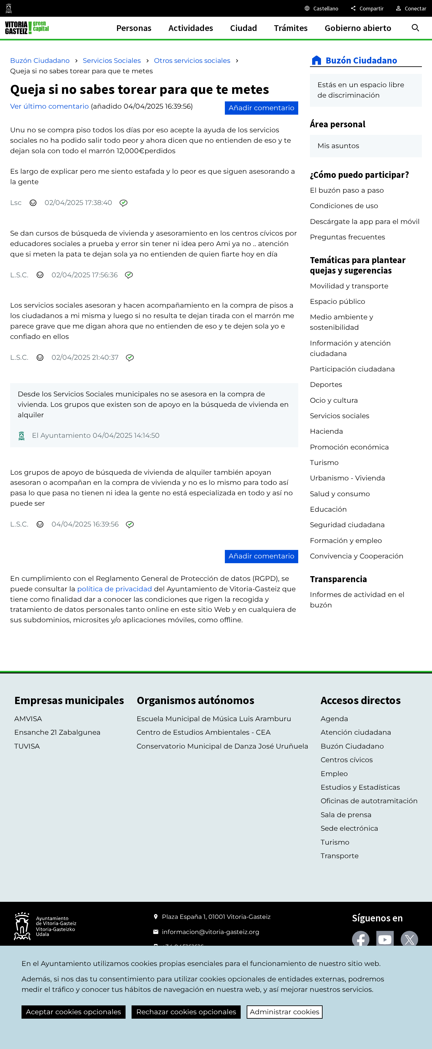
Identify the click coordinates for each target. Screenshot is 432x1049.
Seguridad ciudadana (347, 525)
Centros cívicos (347, 760)
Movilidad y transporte (349, 286)
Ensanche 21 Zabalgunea (57, 732)
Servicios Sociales (112, 60)
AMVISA (28, 718)
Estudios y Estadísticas (360, 787)
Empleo (334, 773)
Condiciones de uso (344, 206)
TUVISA (27, 746)
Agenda (334, 718)
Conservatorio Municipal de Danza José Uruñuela (222, 746)
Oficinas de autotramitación (369, 801)
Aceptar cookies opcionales (73, 1012)
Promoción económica (349, 447)
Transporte (340, 856)
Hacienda (326, 431)
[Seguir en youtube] (385, 939)
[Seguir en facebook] (360, 939)
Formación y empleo (346, 540)
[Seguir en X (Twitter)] (409, 939)
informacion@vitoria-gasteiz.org (210, 932)
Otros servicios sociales (192, 60)
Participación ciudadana (352, 369)
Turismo (324, 462)
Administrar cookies (284, 1012)
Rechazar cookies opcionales (186, 1012)
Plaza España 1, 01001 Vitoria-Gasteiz (216, 916)
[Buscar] (415, 28)
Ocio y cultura (334, 400)
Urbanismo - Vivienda (347, 478)
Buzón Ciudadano (40, 60)
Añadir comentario (261, 108)
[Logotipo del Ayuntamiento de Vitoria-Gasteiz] (45, 926)
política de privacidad (114, 589)
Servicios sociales (339, 416)
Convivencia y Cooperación (357, 556)
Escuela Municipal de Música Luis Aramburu (214, 718)
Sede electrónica (349, 828)
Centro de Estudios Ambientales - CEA (204, 732)
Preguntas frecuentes (347, 237)
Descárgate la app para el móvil (365, 221)
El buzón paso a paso (347, 190)
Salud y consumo (340, 494)
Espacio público (337, 301)
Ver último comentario (49, 106)
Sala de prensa (346, 815)
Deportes (326, 384)
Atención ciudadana (356, 732)
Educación (328, 509)
